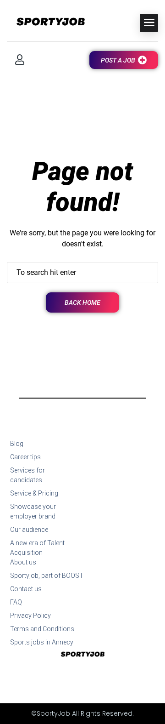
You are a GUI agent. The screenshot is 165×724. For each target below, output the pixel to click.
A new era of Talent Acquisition (37, 547)
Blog (16, 443)
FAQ (16, 602)
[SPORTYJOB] (46, 22)
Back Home (82, 302)
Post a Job (118, 60)
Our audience (29, 529)
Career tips (25, 457)
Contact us (26, 589)
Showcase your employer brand (33, 511)
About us (23, 562)
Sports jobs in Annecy (41, 642)
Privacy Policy (30, 615)
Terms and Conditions (42, 629)
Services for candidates (27, 475)
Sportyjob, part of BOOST (46, 575)
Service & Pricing (34, 493)
